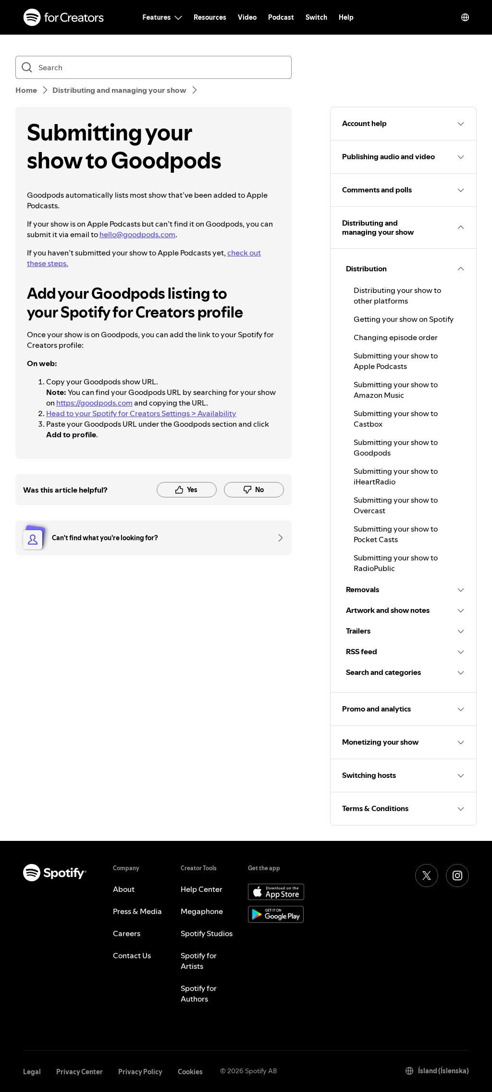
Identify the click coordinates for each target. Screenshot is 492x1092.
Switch (316, 17)
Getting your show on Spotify (404, 319)
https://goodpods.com (94, 402)
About (124, 889)
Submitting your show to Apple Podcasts (396, 360)
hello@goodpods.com (137, 234)
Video (247, 17)
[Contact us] (277, 537)
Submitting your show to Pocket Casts (396, 534)
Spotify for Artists (199, 960)
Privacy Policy (140, 1072)
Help (346, 17)
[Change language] (465, 17)
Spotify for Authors (199, 993)
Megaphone (202, 911)
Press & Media (137, 911)
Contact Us (132, 955)
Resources (210, 17)
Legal (32, 1072)
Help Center (201, 889)
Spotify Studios (207, 933)
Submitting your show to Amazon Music (396, 389)
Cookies (190, 1072)
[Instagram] (457, 875)
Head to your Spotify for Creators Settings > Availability (141, 413)
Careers (126, 933)
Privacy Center (79, 1072)
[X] (426, 875)
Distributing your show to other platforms (397, 295)
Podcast (281, 17)
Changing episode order (396, 337)
